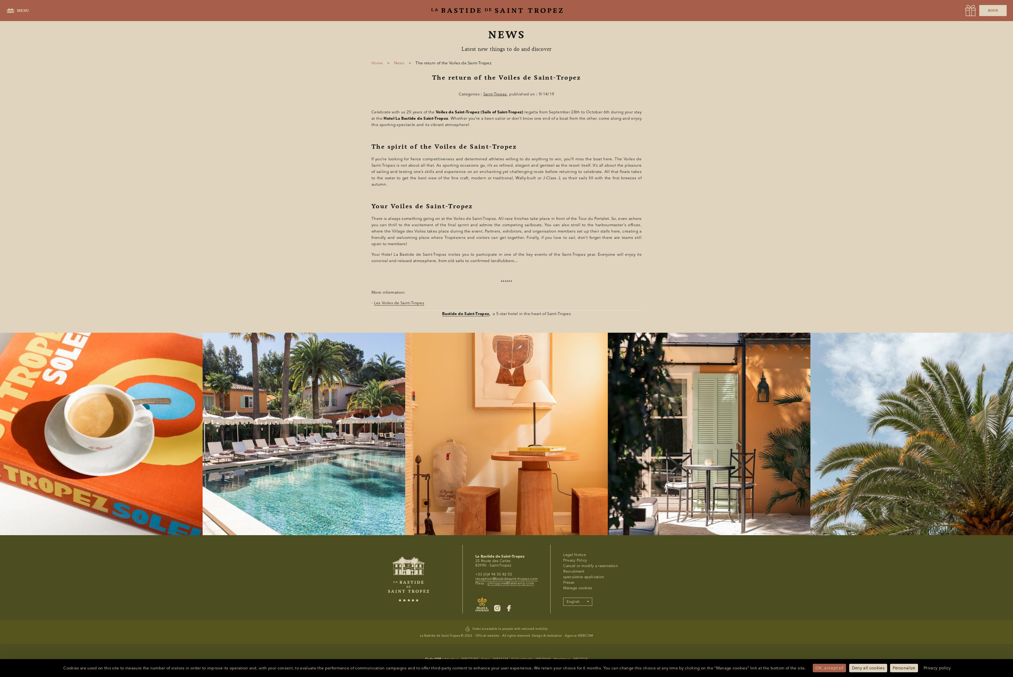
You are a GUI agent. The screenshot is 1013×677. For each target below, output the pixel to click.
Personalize (904, 667)
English (573, 601)
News (399, 63)
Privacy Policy (575, 560)
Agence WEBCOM (579, 635)
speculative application (583, 577)
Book (993, 10)
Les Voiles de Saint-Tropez (399, 303)
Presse (568, 582)
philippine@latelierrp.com (511, 583)
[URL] (970, 10)
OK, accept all (829, 667)
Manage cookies (577, 588)
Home (377, 63)
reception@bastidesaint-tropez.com (506, 579)
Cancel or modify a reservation (590, 566)
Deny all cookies (868, 667)
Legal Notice (574, 555)
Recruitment (573, 571)
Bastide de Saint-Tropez (465, 313)
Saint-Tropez (495, 94)
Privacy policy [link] (937, 667)
